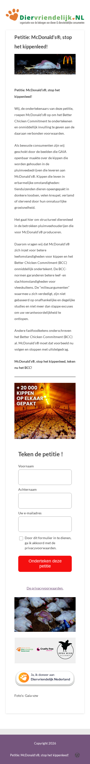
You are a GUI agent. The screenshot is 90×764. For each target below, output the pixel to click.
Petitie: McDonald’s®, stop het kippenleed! (43, 41)
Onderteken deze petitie (45, 563)
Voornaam (26, 466)
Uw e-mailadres (30, 513)
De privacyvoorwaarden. (45, 588)
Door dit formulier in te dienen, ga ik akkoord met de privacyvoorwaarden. (48, 543)
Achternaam (27, 489)
